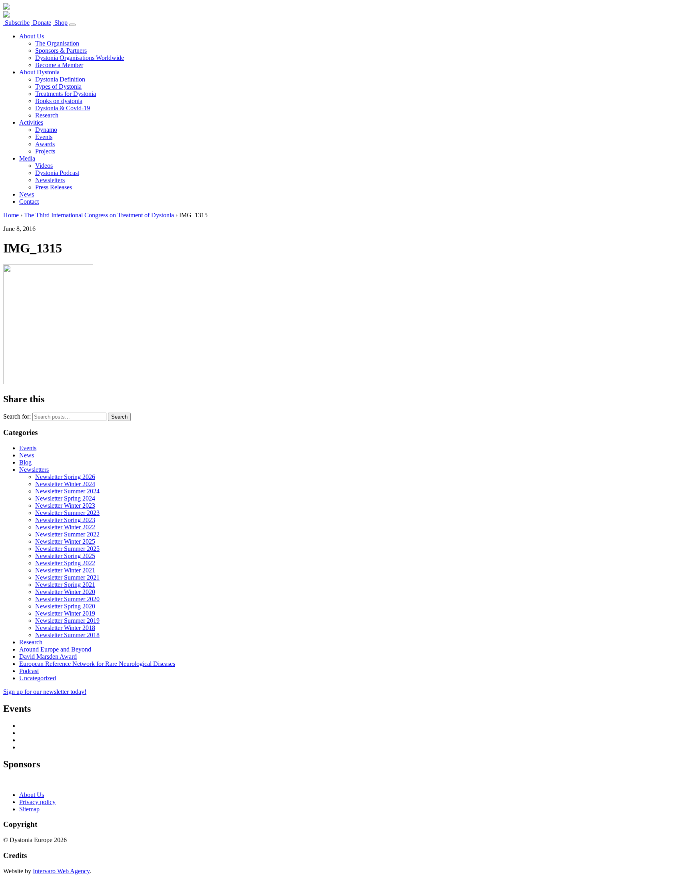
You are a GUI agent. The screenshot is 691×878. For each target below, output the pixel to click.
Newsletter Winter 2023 (65, 505)
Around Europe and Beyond (55, 649)
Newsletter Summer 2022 (67, 534)
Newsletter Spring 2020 (65, 606)
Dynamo (46, 129)
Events (43, 136)
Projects (45, 151)
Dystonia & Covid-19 (62, 108)
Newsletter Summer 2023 (67, 512)
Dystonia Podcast (57, 172)
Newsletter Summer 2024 (67, 491)
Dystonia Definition (60, 79)
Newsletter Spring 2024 (65, 498)
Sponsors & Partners (61, 50)
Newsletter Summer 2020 (67, 599)
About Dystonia (39, 72)
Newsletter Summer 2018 (67, 635)
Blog (25, 462)
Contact (29, 201)
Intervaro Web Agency (61, 871)
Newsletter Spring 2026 (65, 476)
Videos (44, 165)
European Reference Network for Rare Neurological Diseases (97, 663)
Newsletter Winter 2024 (65, 484)
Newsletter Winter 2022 (65, 527)
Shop (60, 22)
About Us (31, 36)
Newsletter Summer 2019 (67, 620)
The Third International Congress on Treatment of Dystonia (99, 215)
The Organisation (57, 43)
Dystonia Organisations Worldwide (79, 57)
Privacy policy (37, 802)
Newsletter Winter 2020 (65, 591)
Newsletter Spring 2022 (65, 563)
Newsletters (50, 180)
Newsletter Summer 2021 (67, 577)
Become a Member (59, 65)
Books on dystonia (58, 100)
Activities (31, 122)
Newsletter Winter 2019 (65, 613)
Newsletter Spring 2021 (65, 584)
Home (11, 215)
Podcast (29, 670)
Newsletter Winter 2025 (65, 541)
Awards (45, 144)
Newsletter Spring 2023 (65, 519)
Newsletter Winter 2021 (65, 570)
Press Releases (53, 187)
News (26, 194)
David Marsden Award (48, 656)
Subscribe (16, 22)
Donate (41, 22)
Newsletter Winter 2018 (65, 627)
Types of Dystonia (58, 86)
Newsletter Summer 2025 (67, 548)
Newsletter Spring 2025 (65, 555)
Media (27, 158)
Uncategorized (37, 678)
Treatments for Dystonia (65, 93)
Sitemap (29, 809)
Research (46, 115)
